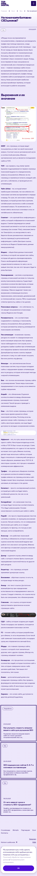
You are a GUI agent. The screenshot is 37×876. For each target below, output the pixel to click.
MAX (34, 842)
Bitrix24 (15, 830)
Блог (34, 830)
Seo (3, 30)
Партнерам (25, 830)
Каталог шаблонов (8, 842)
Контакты (4, 833)
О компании (5, 830)
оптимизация (6, 184)
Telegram (32, 839)
